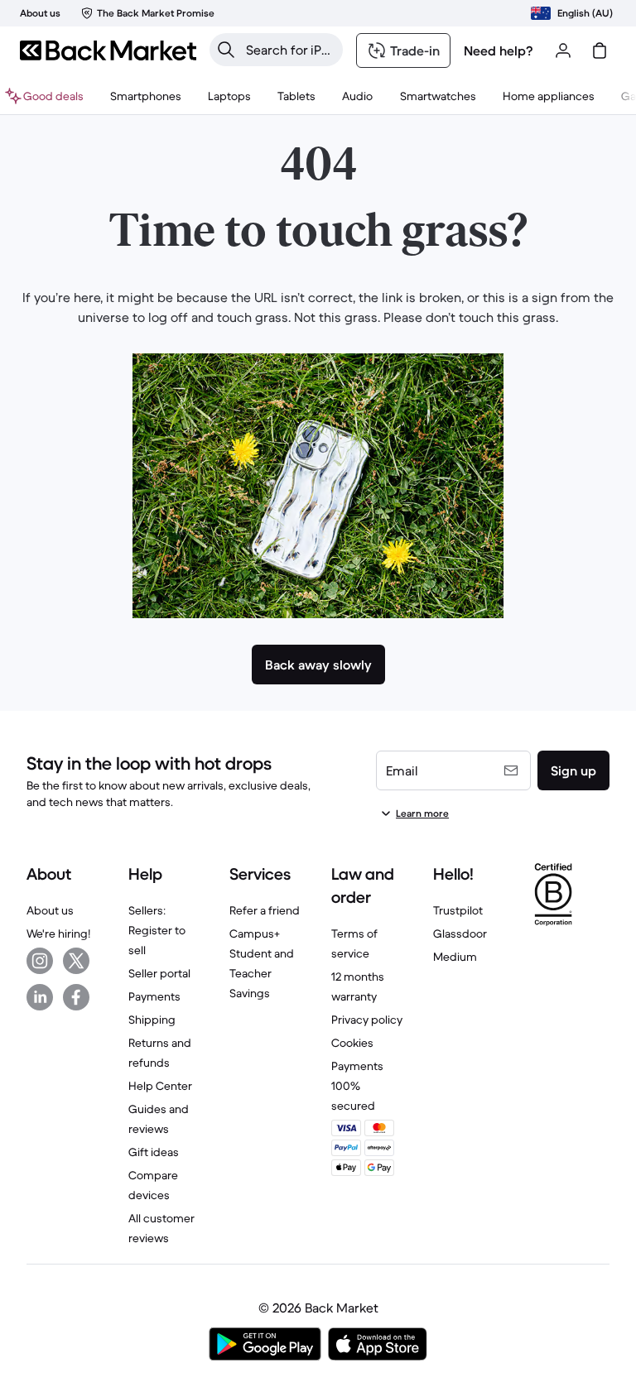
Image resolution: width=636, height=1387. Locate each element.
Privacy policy (366, 1019)
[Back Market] (108, 50)
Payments (154, 996)
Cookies (352, 1042)
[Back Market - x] (76, 961)
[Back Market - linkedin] (39, 997)
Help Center (160, 1085)
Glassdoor (460, 933)
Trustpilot (458, 910)
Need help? (498, 50)
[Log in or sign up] (563, 50)
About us (50, 910)
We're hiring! (58, 933)
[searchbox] (289, 49)
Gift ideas (153, 1152)
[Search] (226, 49)
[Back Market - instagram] (39, 961)
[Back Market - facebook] (76, 997)
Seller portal (159, 973)
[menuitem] (145, 96)
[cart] (599, 50)
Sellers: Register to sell (157, 930)
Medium (455, 956)
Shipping (152, 1019)
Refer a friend (264, 910)
